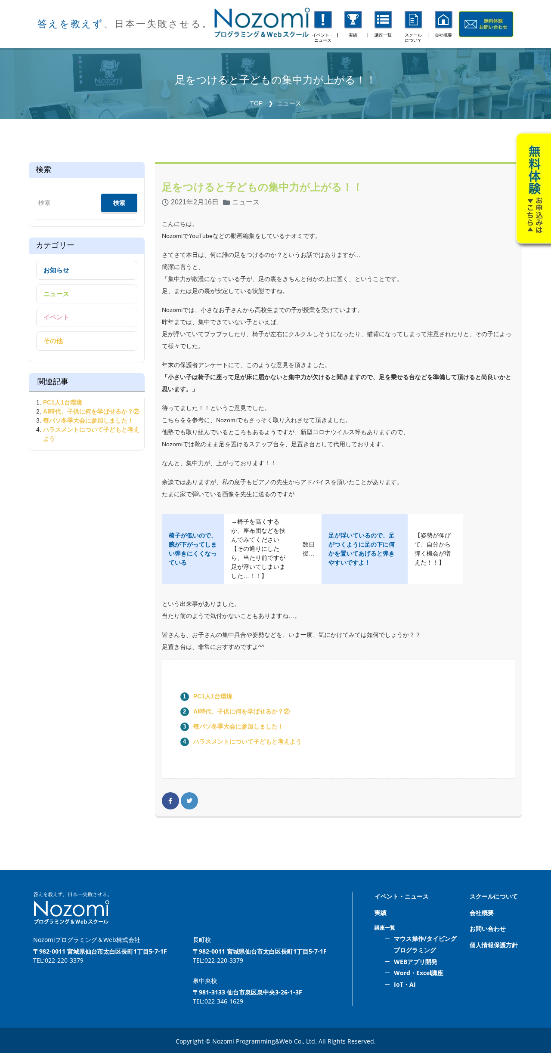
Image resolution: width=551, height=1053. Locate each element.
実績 (381, 912)
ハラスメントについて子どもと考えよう (247, 741)
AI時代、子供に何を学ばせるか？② (241, 711)
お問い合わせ (488, 928)
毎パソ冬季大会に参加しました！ (238, 726)
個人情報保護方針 (494, 945)
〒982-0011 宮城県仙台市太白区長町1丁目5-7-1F (100, 951)
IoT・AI (405, 984)
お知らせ (56, 270)
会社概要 (482, 912)
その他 (53, 340)
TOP (256, 103)
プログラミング (415, 950)
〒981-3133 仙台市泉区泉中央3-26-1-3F (247, 992)
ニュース (289, 103)
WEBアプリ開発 (415, 961)
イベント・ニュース (402, 896)
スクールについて (494, 896)
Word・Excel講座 (418, 973)
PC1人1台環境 (212, 696)
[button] (383, 24)
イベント (56, 317)
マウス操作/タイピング (425, 938)
